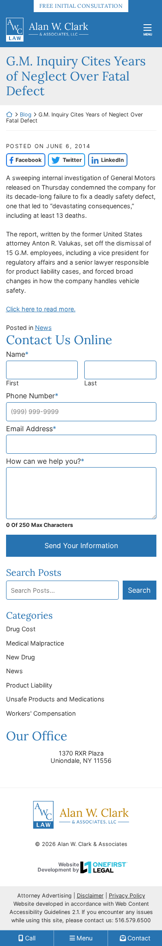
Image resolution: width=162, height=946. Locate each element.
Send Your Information (81, 545)
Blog (26, 114)
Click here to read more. (41, 309)
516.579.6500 (133, 920)
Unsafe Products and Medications (55, 699)
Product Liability (29, 685)
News (43, 327)
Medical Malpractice (35, 643)
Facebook (24, 160)
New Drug (20, 657)
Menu (147, 34)
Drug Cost (20, 629)
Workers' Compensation (41, 713)
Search (139, 590)
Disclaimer (90, 895)
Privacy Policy (127, 895)
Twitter (65, 160)
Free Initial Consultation (81, 5)
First (12, 383)
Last (90, 383)
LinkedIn (106, 160)
